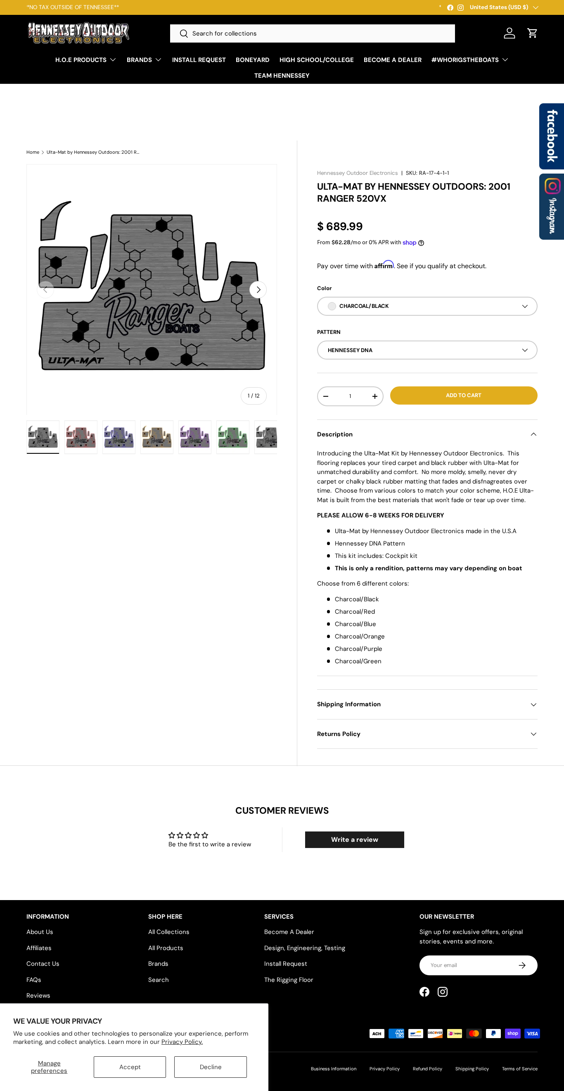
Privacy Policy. (182, 1042)
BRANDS (139, 60)
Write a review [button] (354, 839)
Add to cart (463, 395)
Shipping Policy (472, 1069)
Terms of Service (520, 1069)
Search (158, 980)
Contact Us (42, 964)
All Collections (169, 932)
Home (32, 152)
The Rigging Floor (288, 980)
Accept (130, 1067)
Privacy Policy (385, 1069)
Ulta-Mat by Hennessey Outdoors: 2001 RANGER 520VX (93, 152)
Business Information (333, 1069)
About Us (39, 932)
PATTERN (329, 332)
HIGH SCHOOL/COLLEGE (317, 60)
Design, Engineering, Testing (304, 948)
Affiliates (39, 948)
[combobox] (312, 33)
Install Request (285, 964)
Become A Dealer (289, 932)
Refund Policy (427, 1069)
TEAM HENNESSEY (282, 75)
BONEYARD (253, 60)
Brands (158, 964)
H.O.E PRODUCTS (81, 60)
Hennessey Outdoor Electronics (357, 172)
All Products (165, 948)
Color (324, 288)
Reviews (38, 995)
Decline (211, 1067)
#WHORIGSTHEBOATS (465, 60)
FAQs (33, 980)
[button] (533, 33)
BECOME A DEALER (393, 60)
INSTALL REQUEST (199, 60)
